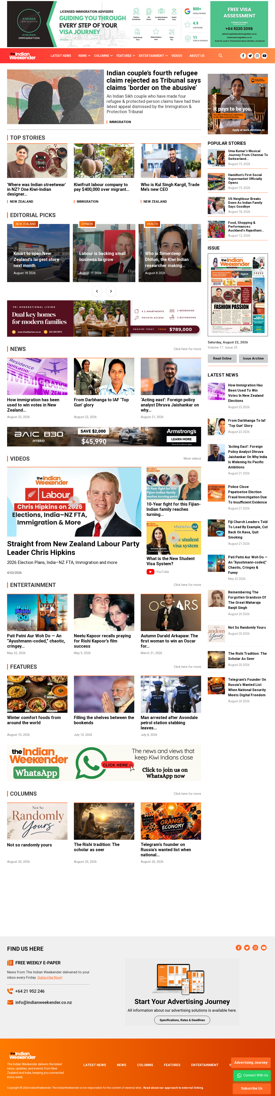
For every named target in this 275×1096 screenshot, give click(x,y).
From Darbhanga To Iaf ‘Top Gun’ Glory (247, 423)
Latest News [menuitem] (61, 55)
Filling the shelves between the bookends (104, 720)
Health (152, 224)
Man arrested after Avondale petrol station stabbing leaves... (169, 722)
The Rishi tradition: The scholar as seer (96, 847)
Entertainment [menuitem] (151, 55)
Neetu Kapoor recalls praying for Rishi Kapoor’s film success (102, 641)
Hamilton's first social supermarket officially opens (245, 179)
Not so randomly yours (29, 844)
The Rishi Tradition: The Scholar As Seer (247, 656)
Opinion (87, 224)
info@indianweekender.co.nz (43, 1002)
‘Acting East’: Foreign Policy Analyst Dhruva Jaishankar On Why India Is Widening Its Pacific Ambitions (247, 457)
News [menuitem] (82, 55)
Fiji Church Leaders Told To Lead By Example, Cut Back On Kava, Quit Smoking (248, 529)
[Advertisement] (104, 904)
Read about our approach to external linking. (173, 1087)
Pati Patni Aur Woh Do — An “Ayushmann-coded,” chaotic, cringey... (36, 641)
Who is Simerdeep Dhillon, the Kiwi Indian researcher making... (167, 259)
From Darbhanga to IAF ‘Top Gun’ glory (101, 402)
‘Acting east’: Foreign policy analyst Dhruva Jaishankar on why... (170, 405)
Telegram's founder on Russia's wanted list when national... (166, 849)
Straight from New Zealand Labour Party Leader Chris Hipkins (73, 548)
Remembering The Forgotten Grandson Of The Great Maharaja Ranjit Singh (247, 600)
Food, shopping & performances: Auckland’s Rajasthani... (246, 226)
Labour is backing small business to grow (102, 256)
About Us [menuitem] (197, 55)
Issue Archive (253, 358)
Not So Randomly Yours (247, 627)
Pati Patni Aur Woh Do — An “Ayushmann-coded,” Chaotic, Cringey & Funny (247, 565)
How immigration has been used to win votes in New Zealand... (33, 405)
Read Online (222, 358)
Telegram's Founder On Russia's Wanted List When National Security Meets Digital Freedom (247, 687)
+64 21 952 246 (29, 991)
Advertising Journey (250, 1062)
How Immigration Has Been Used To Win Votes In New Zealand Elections (245, 393)
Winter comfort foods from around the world (34, 720)
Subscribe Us (252, 1088)
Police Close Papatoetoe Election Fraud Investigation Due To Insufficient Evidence (247, 494)
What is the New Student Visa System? (171, 561)
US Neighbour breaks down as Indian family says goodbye (245, 202)
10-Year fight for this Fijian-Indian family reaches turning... (174, 509)
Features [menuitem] (123, 55)
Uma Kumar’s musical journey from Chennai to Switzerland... (248, 155)
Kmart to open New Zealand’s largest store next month (36, 259)
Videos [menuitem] (176, 55)
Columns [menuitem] (101, 55)
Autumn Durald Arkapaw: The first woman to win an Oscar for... (169, 641)
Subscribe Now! (49, 977)
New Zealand (26, 224)
